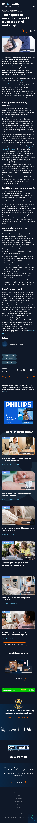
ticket (5, 392)
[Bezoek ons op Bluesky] (15, 757)
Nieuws (6, 10)
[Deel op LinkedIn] (31, 370)
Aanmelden (18, 782)
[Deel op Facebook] (27, 370)
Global (18, 810)
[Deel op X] (34, 31)
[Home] (2, 10)
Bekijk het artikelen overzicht (14, 644)
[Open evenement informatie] (32, 818)
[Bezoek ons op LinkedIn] (22, 757)
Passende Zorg (13, 10)
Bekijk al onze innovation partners (18, 717)
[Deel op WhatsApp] (34, 370)
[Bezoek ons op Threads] (11, 757)
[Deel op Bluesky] (24, 370)
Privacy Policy (18, 801)
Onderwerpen (18, 798)
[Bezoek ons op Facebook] (18, 757)
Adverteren (18, 795)
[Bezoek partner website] (9, 729)
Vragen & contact (18, 792)
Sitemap (18, 807)
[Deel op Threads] (31, 31)
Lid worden (18, 679)
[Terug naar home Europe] (10, 4)
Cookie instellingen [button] (18, 813)
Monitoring (9, 359)
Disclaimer (18, 804)
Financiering (9, 362)
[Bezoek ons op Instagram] (25, 757)
